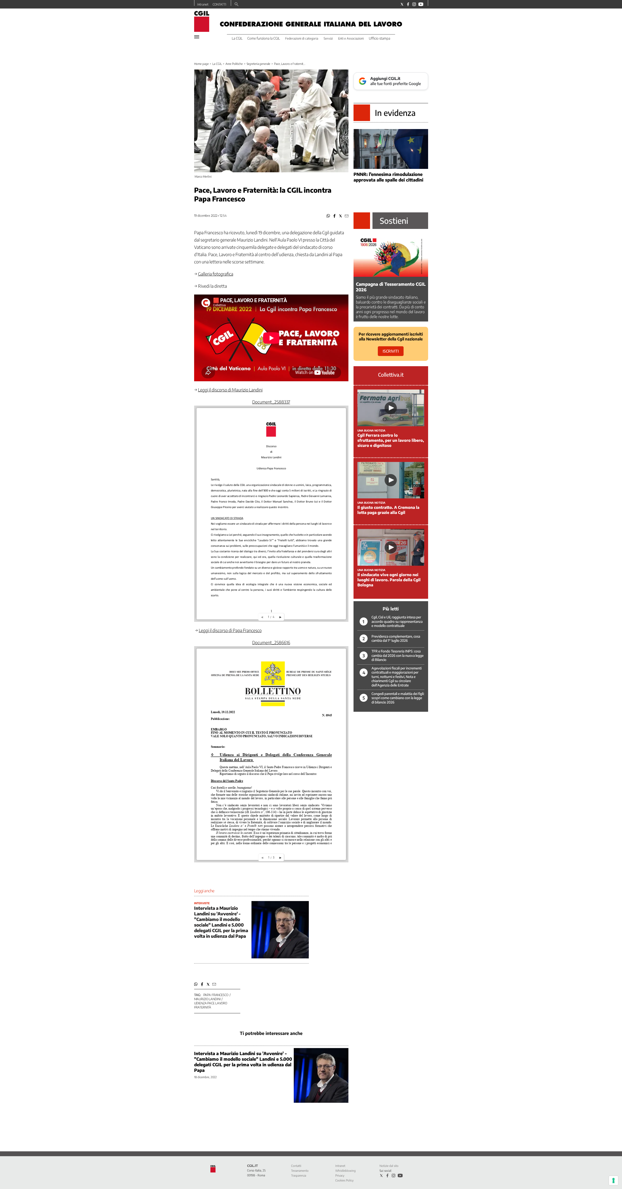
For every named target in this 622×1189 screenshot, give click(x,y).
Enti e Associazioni (351, 38)
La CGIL (217, 64)
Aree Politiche (233, 64)
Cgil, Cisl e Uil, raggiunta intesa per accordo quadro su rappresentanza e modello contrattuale (397, 621)
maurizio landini (207, 999)
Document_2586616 (271, 642)
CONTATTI (219, 4)
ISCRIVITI (391, 351)
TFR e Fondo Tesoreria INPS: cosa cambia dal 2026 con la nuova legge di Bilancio (397, 655)
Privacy (339, 1175)
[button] (328, 216)
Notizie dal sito (389, 1166)
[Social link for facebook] (408, 4)
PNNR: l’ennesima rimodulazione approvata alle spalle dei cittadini (388, 176)
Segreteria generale (258, 64)
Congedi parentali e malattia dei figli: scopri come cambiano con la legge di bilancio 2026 (397, 698)
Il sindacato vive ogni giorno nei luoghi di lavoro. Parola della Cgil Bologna (389, 579)
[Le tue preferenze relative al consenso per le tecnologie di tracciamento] (613, 1180)
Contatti (296, 1166)
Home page (201, 64)
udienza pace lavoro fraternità (210, 1005)
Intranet (202, 4)
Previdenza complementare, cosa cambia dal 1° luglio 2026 (395, 638)
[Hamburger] (196, 37)
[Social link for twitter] (402, 4)
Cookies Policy (344, 1180)
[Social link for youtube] (420, 4)
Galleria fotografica (215, 274)
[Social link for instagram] (414, 4)
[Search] (236, 4)
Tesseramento (300, 1170)
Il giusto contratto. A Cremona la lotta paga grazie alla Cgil (388, 510)
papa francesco (215, 995)
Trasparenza (298, 1175)
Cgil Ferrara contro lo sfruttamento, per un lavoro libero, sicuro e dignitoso (390, 440)
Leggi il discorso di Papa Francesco (230, 630)
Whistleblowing (345, 1170)
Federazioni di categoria (301, 38)
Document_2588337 (271, 402)
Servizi (328, 38)
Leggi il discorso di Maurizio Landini (230, 389)
